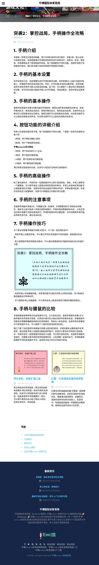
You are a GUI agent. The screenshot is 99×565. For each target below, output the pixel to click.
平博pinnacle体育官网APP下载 (48, 550)
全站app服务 (29, 447)
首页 (8, 16)
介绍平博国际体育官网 (34, 435)
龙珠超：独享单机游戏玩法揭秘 (49, 477)
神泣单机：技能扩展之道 (27, 378)
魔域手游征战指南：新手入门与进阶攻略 (49, 496)
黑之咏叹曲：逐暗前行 (49, 487)
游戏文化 (18, 16)
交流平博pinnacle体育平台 (35, 451)
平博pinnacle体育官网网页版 (34, 547)
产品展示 (28, 439)
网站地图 (51, 544)
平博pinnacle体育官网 (61, 555)
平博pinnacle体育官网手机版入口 (63, 547)
